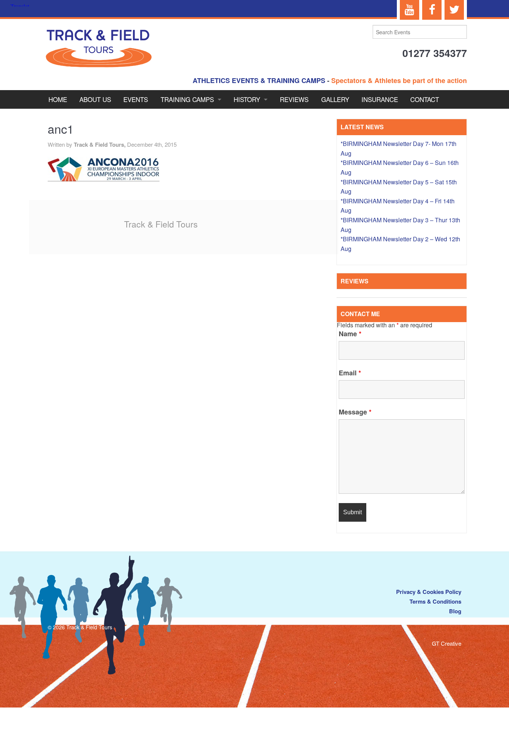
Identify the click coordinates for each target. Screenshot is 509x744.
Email (350, 372)
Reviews (294, 99)
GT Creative (446, 643)
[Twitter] (454, 10)
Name (350, 333)
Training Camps (187, 99)
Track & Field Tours (161, 224)
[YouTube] (409, 10)
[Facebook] (432, 10)
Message (355, 412)
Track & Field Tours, (100, 144)
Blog (455, 611)
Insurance (379, 99)
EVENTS (135, 99)
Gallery (335, 99)
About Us (95, 99)
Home (57, 99)
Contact (424, 99)
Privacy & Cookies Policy (428, 592)
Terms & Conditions (435, 601)
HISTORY (247, 99)
